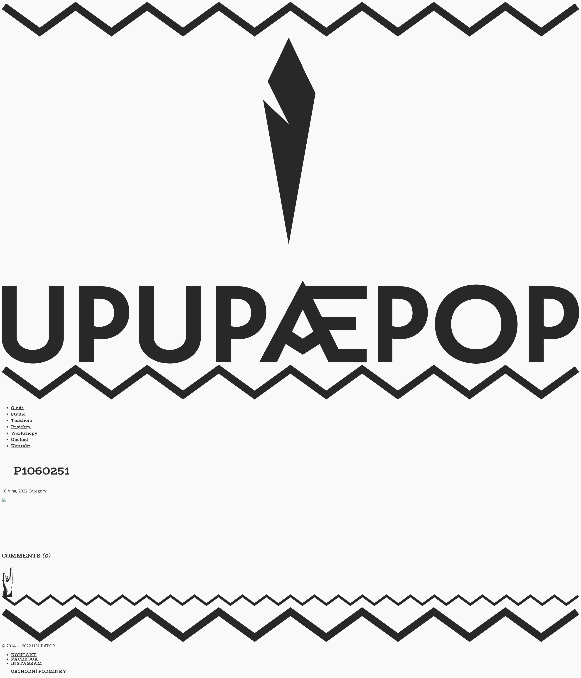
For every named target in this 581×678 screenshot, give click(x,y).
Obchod (19, 439)
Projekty (21, 427)
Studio (18, 414)
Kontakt (20, 446)
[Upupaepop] (290, 362)
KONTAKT (24, 655)
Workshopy (24, 433)
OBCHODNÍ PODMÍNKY (38, 671)
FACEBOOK (24, 659)
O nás (17, 408)
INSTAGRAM (26, 663)
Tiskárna (21, 420)
